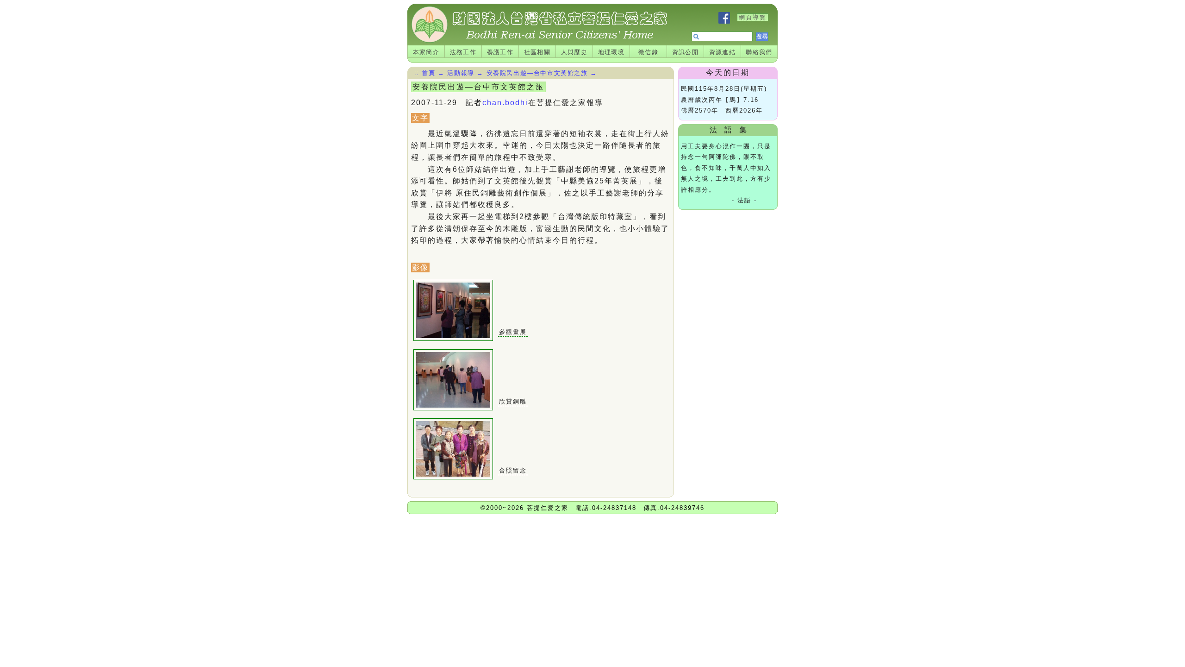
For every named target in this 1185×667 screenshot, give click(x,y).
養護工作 (500, 52)
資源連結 (722, 52)
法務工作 (463, 52)
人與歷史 (574, 52)
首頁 (428, 72)
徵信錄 (648, 52)
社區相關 (537, 52)
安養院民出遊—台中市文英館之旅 (537, 72)
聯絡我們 (759, 52)
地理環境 (611, 52)
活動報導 (460, 72)
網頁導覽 (753, 17)
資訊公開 (685, 52)
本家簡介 (426, 52)
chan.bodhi (505, 103)
